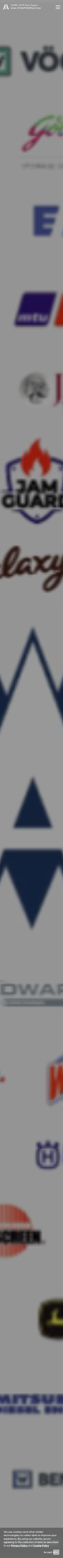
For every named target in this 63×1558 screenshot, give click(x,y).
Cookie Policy (41, 1545)
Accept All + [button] (50, 1552)
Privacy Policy (19, 1545)
